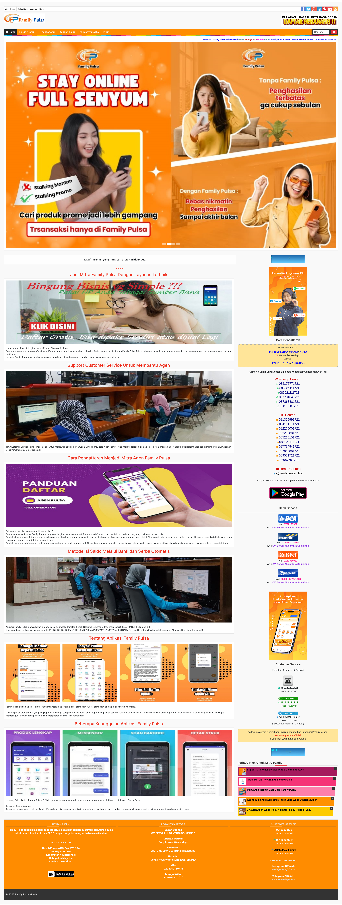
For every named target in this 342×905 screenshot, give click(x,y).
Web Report (10, 9)
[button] (30, 144)
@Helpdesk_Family (289, 715)
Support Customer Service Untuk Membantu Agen (275, 768)
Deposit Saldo (67, 32)
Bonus (42, 9)
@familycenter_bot (289, 471)
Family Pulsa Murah (26, 892)
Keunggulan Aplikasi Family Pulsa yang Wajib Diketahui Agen (282, 798)
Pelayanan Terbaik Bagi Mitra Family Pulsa (271, 788)
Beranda (120, 267)
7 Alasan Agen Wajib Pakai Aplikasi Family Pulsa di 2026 (279, 808)
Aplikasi (33, 9)
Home (11, 32)
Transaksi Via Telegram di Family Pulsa (269, 778)
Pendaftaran (48, 32)
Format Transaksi (89, 32)
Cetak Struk (23, 9)
